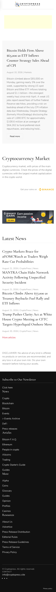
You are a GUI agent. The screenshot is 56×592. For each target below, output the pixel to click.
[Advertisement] (28, 19)
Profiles (6, 506)
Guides (6, 470)
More (5, 474)
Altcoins (6, 454)
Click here (9, 387)
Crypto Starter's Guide (13, 464)
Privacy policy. (47, 589)
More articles (9, 337)
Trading (6, 459)
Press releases (9, 428)
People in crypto (10, 449)
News (35, 268)
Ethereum (7, 444)
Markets (28, 72)
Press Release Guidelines (15, 542)
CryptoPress (25, 268)
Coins (5, 485)
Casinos (6, 511)
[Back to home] (28, 4)
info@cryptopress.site (13, 574)
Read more (15, 136)
